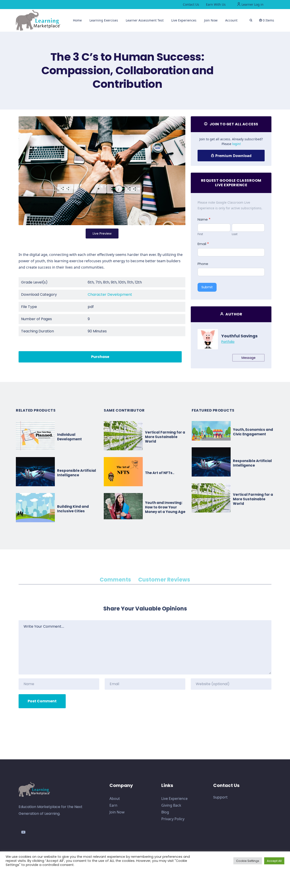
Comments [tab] (115, 579)
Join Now (117, 812)
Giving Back (171, 805)
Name (204, 219)
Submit (207, 287)
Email (203, 243)
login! (236, 144)
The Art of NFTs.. (159, 472)
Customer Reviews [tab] (164, 579)
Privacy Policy (172, 818)
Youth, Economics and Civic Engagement (253, 431)
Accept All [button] (274, 861)
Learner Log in (252, 4)
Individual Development (69, 436)
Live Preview (102, 233)
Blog (165, 812)
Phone (203, 263)
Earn (113, 805)
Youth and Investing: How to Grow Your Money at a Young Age (165, 507)
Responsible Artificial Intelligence (76, 472)
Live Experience (174, 798)
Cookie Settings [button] (247, 861)
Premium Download (232, 155)
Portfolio (227, 341)
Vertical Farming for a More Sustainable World (165, 437)
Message (249, 357)
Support (220, 797)
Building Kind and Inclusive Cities (73, 508)
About (114, 798)
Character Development (110, 294)
